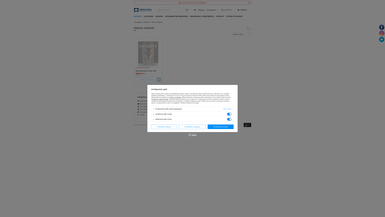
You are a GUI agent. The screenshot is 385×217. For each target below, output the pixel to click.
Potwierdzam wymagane (192, 127)
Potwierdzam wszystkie (220, 127)
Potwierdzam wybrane (164, 127)
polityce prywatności (175, 97)
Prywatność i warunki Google (159, 99)
